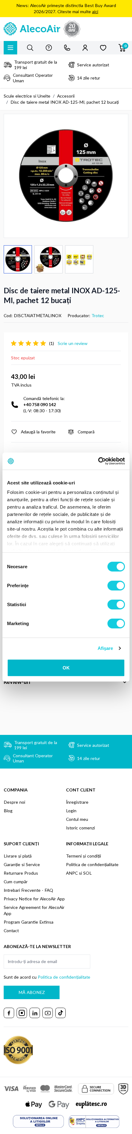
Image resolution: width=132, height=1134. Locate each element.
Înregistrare (77, 802)
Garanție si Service (22, 864)
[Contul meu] (85, 47)
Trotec (97, 315)
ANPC (72, 873)
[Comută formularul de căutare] (30, 47)
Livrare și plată (18, 855)
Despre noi (14, 802)
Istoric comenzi (80, 827)
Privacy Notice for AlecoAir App (34, 898)
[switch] (116, 585)
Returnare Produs (21, 873)
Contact (11, 930)
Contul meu (77, 819)
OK (66, 667)
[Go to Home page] (66, 29)
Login (71, 810)
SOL (87, 873)
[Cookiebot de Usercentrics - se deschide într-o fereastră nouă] (98, 461)
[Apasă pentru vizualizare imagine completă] (66, 176)
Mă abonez (31, 992)
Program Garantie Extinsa (28, 922)
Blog (8, 810)
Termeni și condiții (83, 855)
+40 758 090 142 (39, 404)
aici (95, 11)
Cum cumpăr (16, 881)
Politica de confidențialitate (92, 864)
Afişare (105, 648)
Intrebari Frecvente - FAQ (28, 890)
